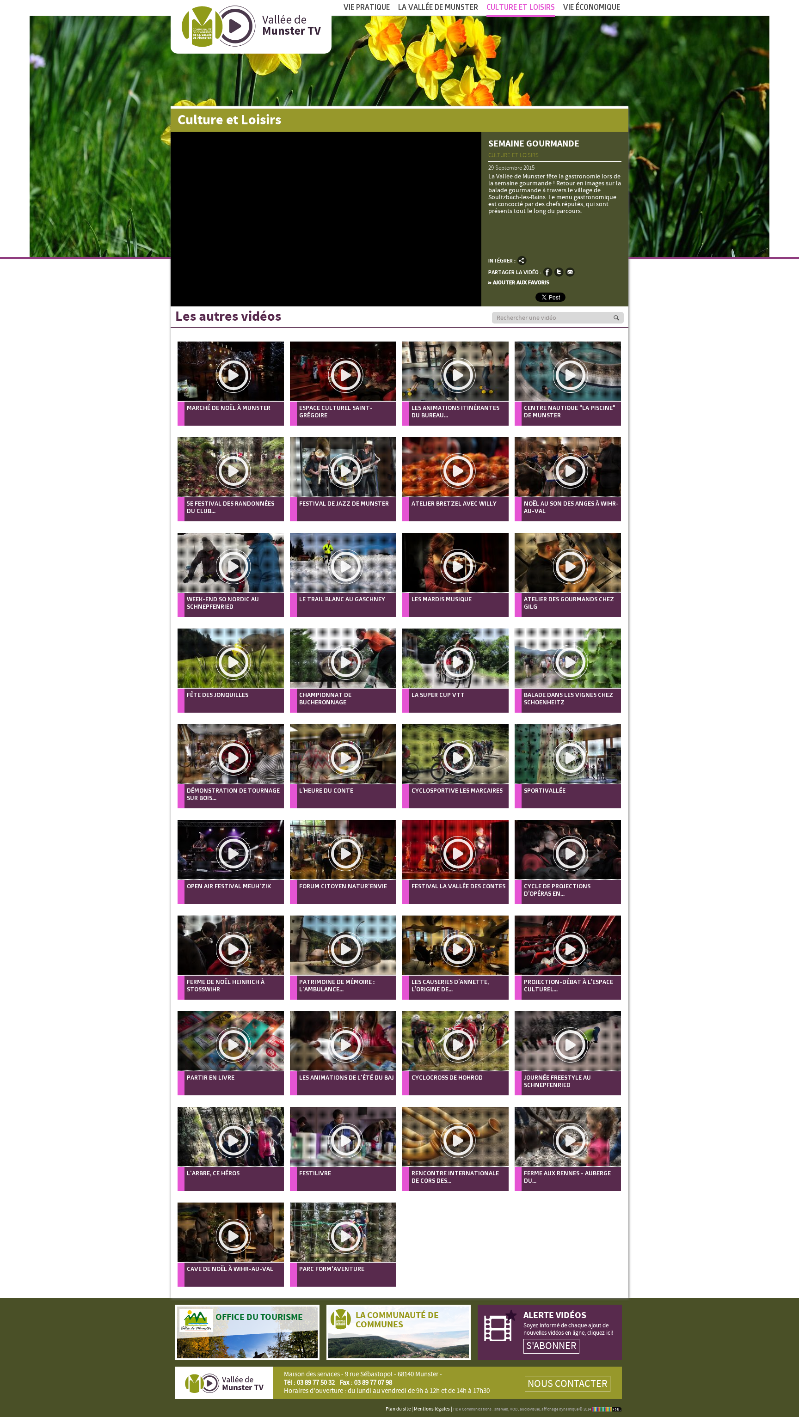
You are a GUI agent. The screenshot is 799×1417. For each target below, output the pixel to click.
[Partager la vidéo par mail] (570, 272)
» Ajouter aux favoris (518, 282)
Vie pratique (367, 7)
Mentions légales (432, 1409)
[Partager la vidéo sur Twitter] (559, 272)
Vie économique (591, 7)
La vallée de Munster (438, 7)
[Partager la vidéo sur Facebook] (548, 272)
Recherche (621, 318)
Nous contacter (568, 1384)
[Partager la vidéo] (522, 260)
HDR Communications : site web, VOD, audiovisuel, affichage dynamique (515, 1409)
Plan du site (398, 1409)
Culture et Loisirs (520, 7)
